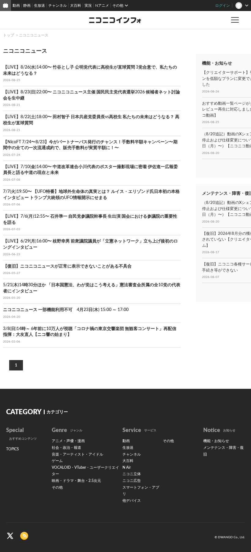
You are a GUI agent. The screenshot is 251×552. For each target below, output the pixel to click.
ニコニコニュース (33, 35)
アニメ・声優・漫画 (68, 441)
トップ (8, 35)
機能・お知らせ (216, 441)
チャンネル (57, 5)
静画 (27, 5)
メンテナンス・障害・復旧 (223, 451)
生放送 (39, 5)
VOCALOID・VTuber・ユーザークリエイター (85, 471)
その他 (57, 487)
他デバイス (131, 500)
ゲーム (57, 461)
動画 (16, 5)
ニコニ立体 (131, 474)
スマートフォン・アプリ (140, 491)
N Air (126, 467)
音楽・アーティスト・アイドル (77, 454)
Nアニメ (102, 5)
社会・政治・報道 (66, 447)
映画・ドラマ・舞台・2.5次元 (76, 481)
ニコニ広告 (131, 481)
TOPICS (12, 449)
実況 (88, 5)
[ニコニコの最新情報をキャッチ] (24, 535)
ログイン (222, 5)
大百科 (75, 5)
